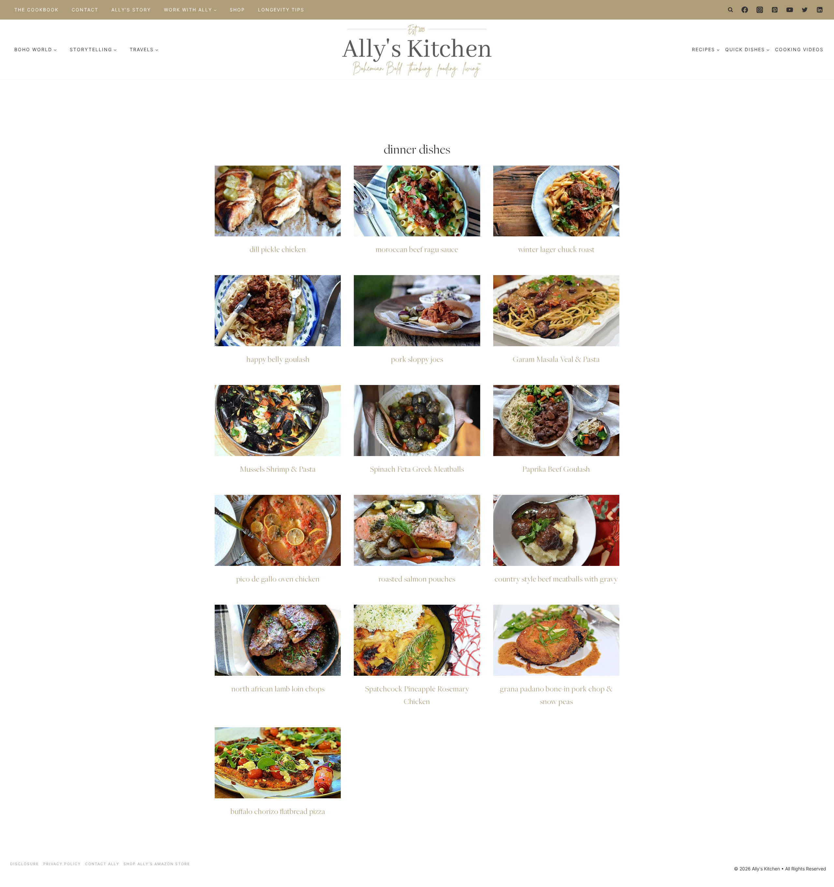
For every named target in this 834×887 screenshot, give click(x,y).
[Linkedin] (819, 9)
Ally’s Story (131, 9)
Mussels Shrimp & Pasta (278, 469)
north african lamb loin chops (277, 688)
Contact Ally (102, 864)
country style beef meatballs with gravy (556, 578)
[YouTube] (789, 9)
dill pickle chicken (278, 249)
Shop (237, 9)
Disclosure (24, 864)
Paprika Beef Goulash (556, 469)
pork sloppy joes (417, 359)
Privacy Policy (62, 864)
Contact (85, 9)
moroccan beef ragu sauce (417, 249)
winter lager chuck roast (556, 249)
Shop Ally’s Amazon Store (156, 864)
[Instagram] (759, 9)
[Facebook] (744, 9)
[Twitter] (804, 9)
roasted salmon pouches (417, 578)
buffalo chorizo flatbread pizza (278, 811)
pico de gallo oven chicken (278, 578)
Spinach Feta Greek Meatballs (417, 469)
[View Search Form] (730, 9)
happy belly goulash (277, 359)
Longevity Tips (281, 9)
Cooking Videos (799, 49)
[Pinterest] (774, 9)
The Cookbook (36, 9)
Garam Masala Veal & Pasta (556, 359)
